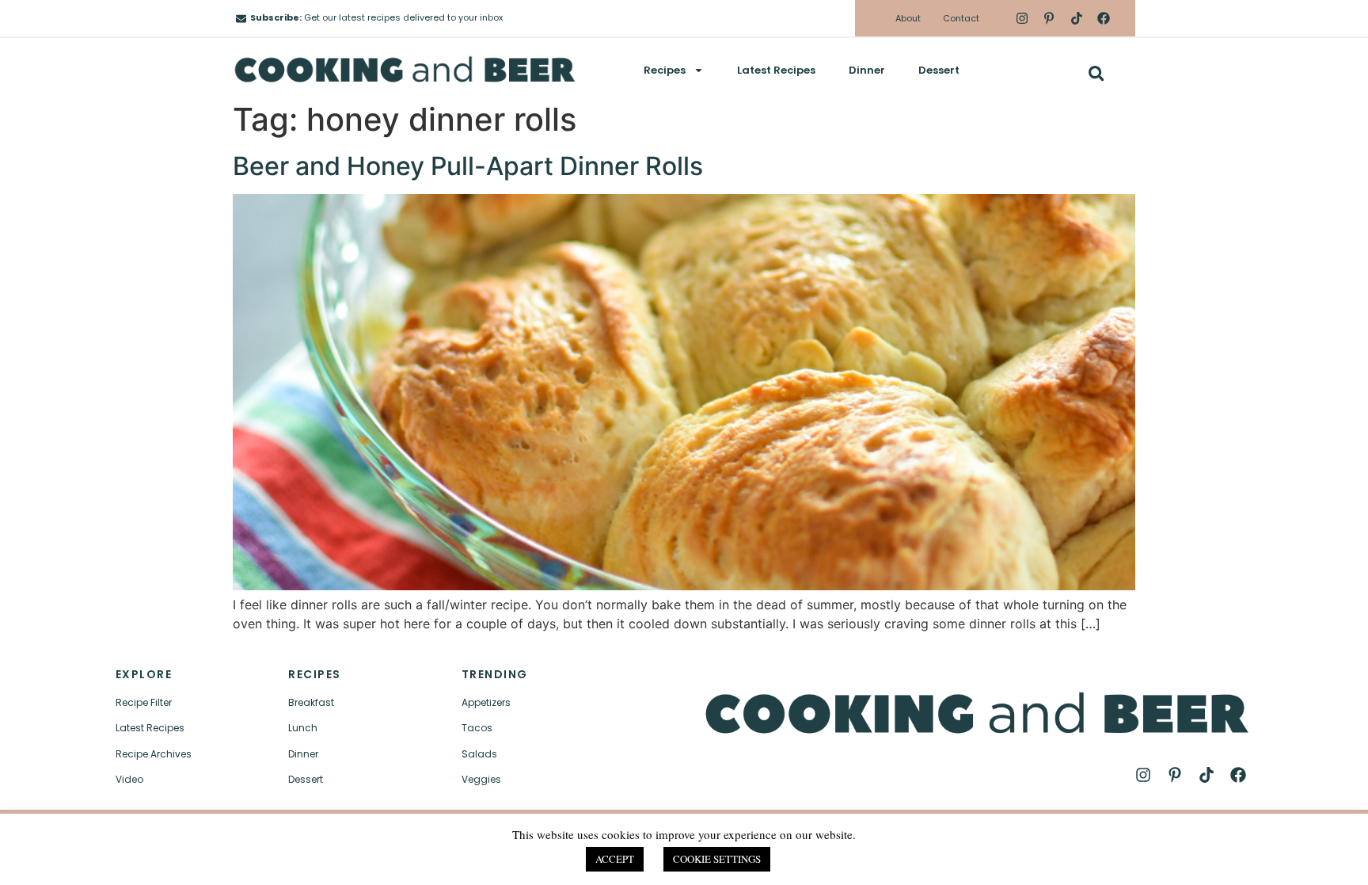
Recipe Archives (154, 754)
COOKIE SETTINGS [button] (717, 859)
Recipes (665, 70)
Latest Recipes (776, 70)
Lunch (302, 727)
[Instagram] (1022, 18)
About (908, 18)
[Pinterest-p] (1049, 18)
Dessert (939, 70)
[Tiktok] (1076, 18)
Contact (961, 18)
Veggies (481, 779)
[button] (1096, 73)
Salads (479, 754)
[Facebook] (1103, 18)
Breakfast (311, 702)
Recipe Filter (144, 702)
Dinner (867, 70)
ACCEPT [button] (614, 859)
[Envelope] (241, 18)
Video (129, 779)
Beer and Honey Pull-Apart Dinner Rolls (468, 166)
